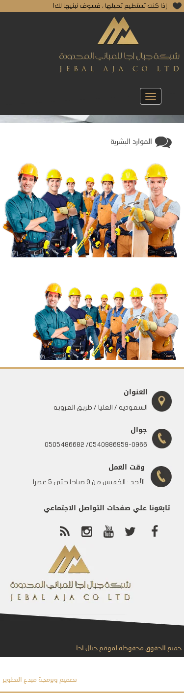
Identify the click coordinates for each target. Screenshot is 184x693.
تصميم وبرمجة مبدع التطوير (39, 679)
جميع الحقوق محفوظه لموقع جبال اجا (129, 648)
